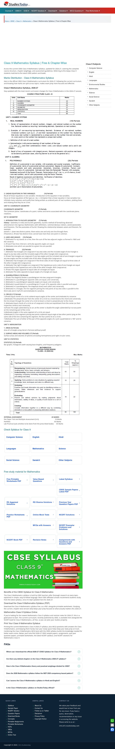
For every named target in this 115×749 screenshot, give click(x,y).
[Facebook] (112, 729)
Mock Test (9, 17)
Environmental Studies (97, 84)
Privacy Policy (39, 716)
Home (7, 21)
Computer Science (95, 68)
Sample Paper (13, 708)
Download (52, 11)
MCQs (10, 732)
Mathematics (27, 21)
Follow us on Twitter (42, 711)
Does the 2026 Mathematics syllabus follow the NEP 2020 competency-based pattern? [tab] (39, 673)
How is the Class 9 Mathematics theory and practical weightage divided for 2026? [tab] (38, 666)
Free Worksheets (92, 11)
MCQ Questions (76, 11)
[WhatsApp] (112, 720)
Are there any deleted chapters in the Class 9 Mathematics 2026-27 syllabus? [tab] (36, 659)
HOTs (10, 727)
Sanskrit (92, 101)
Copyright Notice (40, 719)
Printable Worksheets (15, 724)
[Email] (112, 725)
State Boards (27, 17)
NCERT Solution (13, 711)
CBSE (17, 11)
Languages (93, 80)
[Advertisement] (57, 41)
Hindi (91, 76)
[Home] (16, 3)
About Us (38, 705)
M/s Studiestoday (25, 745)
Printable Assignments (16, 721)
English (91, 72)
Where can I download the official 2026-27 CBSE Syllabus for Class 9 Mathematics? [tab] (38, 652)
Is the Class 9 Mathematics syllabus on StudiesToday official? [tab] (30, 688)
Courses (8, 11)
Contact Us (39, 708)
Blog (18, 17)
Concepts (11, 719)
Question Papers (14, 713)
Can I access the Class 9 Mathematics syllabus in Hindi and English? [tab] (33, 680)
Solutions (62, 11)
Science (92, 92)
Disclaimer (38, 713)
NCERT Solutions (37, 11)
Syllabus (11, 705)
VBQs (10, 729)
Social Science (94, 97)
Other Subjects (94, 105)
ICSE (26, 11)
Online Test (12, 735)
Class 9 (18, 21)
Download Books (14, 716)
